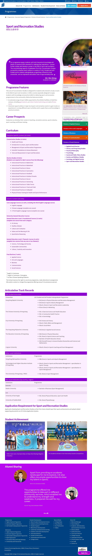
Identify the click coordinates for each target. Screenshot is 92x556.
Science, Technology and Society (21, 244)
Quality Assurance (75, 531)
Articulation (28, 44)
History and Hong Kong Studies (76, 148)
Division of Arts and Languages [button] (72, 128)
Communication (16, 265)
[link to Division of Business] (86, 133)
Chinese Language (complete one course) (24, 208)
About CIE (19, 6)
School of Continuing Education (13, 548)
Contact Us (74, 543)
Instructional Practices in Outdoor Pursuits (24, 176)
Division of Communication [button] (71, 137)
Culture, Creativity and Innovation (22, 249)
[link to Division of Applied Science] (86, 124)
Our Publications (59, 526)
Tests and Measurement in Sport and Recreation (26, 153)
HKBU (22, 548)
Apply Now (85, 553)
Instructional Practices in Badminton (22, 163)
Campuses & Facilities (76, 537)
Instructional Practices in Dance (21, 168)
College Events (34, 539)
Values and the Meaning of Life (21, 231)
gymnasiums (23, 102)
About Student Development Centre (40, 522)
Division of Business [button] (69, 133)
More (84, 114)
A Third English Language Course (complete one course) (28, 211)
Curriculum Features (76, 533)
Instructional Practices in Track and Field (24, 187)
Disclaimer (35, 548)
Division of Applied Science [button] (71, 124)
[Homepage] (5, 17)
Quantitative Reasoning (18, 234)
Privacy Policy (28, 548)
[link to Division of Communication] (86, 137)
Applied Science (16, 257)
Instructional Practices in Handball (22, 173)
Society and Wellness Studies (75, 157)
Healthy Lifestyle (17, 226)
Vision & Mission (75, 524)
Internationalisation (36, 533)
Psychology (69, 153)
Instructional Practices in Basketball (22, 165)
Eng (87, 1)
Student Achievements (37, 535)
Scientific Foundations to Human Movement (24, 150)
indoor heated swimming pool (39, 102)
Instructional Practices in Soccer (21, 179)
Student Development (48, 6)
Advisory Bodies (75, 529)
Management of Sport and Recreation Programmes (26, 147)
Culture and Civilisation (18, 229)
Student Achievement (45, 44)
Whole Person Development (38, 527)
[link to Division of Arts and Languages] (86, 128)
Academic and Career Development (40, 531)
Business (14, 262)
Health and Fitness (17, 142)
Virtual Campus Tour (76, 539)
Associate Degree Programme (22, 17)
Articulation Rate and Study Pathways (16, 539)
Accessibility (8, 550)
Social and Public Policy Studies (75, 155)
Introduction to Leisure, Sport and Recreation (25, 145)
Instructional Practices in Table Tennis (23, 184)
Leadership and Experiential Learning (40, 529)
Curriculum (14, 44)
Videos (56, 527)
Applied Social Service (72, 146)
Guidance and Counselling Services (39, 524)
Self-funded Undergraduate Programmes (16, 526)
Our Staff (73, 541)
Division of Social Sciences (38, 17)
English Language (17, 205)
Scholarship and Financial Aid (13, 541)
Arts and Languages (17, 260)
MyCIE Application (11, 537)
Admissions (36, 6)
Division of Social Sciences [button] (71, 142)
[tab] (75, 119)
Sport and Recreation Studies (75, 161)
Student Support (35, 526)
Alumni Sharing (63, 44)
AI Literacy (15, 223)
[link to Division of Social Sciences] (86, 142)
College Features (75, 535)
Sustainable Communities (19, 246)
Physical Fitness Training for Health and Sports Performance (29, 192)
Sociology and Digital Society (75, 159)
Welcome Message (76, 522)
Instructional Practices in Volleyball (22, 190)
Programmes (27, 6)
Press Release (58, 524)
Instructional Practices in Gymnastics (22, 171)
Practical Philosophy (72, 151)
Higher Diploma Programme (13, 522)
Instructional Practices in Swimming (22, 182)
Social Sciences (16, 268)
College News (58, 522)
